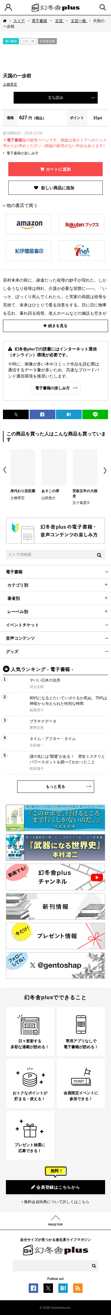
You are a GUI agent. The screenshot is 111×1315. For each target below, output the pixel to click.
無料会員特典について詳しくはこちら (56, 1202)
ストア (19, 21)
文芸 (59, 21)
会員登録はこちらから (58, 1187)
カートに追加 (58, 169)
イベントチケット (22, 625)
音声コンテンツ (20, 638)
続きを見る (57, 326)
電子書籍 (39, 21)
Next (106, 470)
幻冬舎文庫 (47, 41)
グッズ (12, 651)
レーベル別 (17, 611)
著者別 (13, 598)
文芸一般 (79, 21)
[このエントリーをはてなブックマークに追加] (63, 1290)
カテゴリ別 (17, 585)
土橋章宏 (10, 84)
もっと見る (55, 786)
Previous (5, 470)
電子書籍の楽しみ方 (22, 153)
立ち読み (55, 97)
